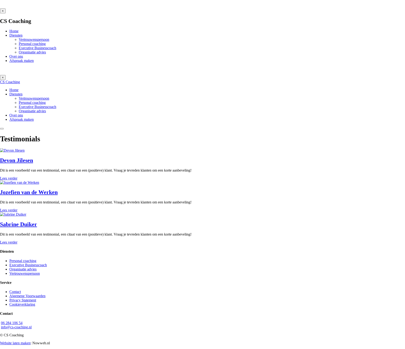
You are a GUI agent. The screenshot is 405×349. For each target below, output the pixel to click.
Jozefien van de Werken (29, 192)
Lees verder (8, 178)
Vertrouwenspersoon (24, 273)
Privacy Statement (22, 300)
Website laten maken (15, 343)
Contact (15, 292)
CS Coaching (10, 82)
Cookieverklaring (22, 304)
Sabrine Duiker (18, 224)
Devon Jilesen (16, 160)
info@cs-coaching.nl (16, 327)
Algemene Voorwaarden (27, 296)
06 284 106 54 (11, 323)
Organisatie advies (23, 269)
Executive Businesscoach (28, 265)
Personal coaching (22, 261)
